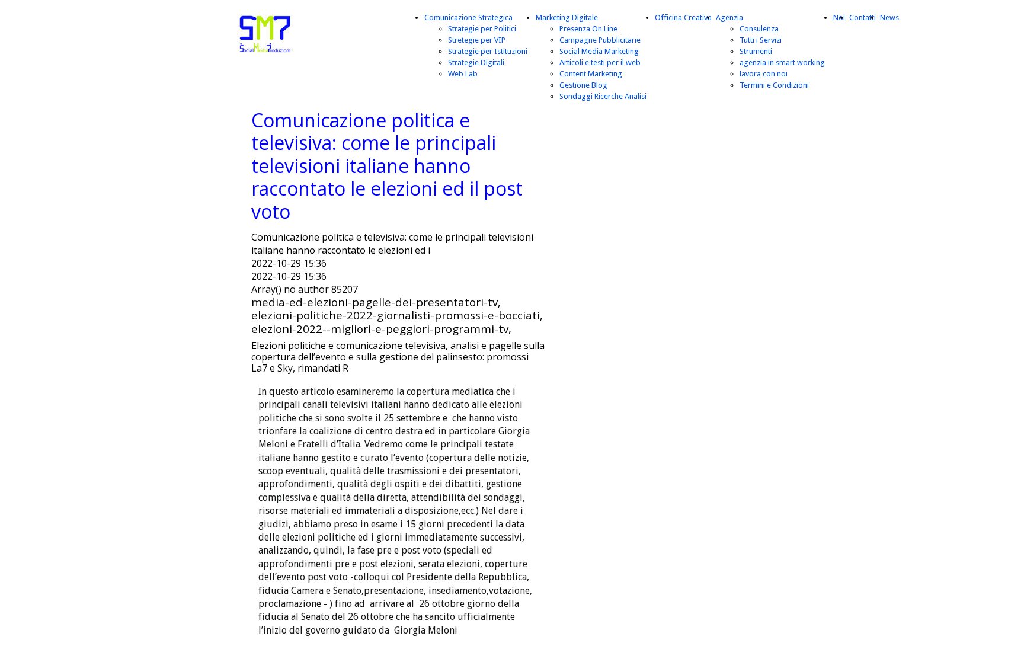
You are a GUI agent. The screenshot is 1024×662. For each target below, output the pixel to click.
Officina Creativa (683, 17)
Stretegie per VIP (476, 40)
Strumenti (756, 51)
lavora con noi (764, 73)
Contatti (862, 17)
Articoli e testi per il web (600, 62)
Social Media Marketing (599, 51)
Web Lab (463, 73)
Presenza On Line (588, 28)
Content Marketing (590, 73)
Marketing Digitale (567, 17)
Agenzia (729, 17)
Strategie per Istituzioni (487, 51)
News (889, 17)
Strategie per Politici (482, 28)
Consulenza (759, 28)
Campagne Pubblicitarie (600, 40)
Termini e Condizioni (774, 85)
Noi (839, 17)
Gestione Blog (583, 85)
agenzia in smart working (782, 62)
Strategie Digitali (476, 62)
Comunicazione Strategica (468, 17)
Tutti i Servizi (761, 40)
